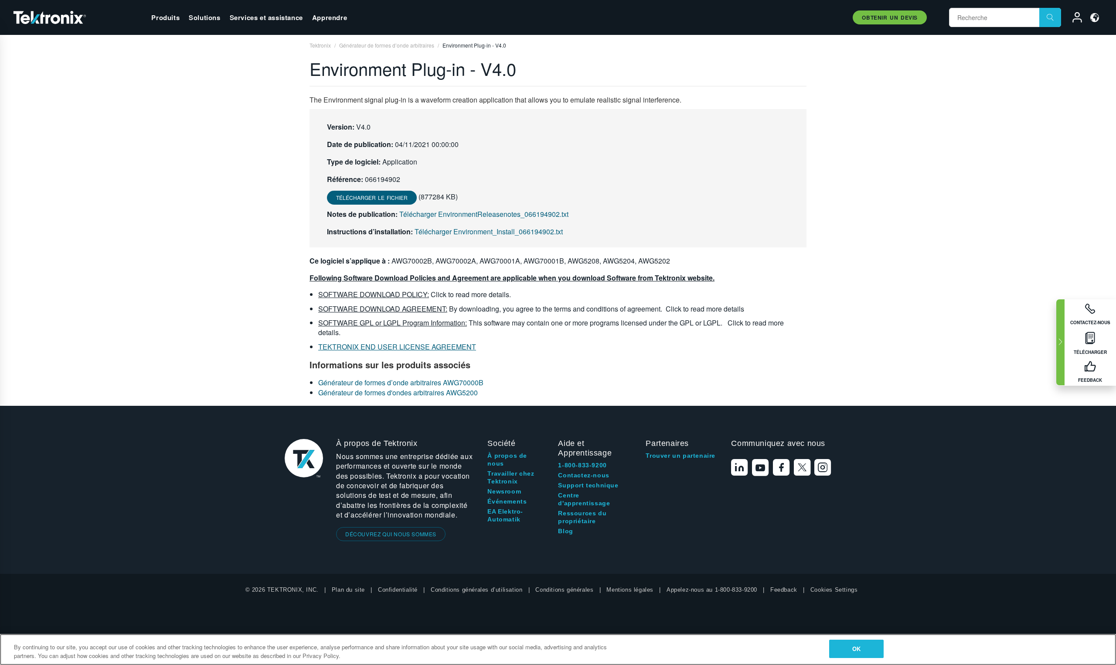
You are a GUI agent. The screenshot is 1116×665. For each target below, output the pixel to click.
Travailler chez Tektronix (510, 477)
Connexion (1073, 19)
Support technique (588, 485)
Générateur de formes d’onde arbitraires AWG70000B (400, 382)
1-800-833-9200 (582, 465)
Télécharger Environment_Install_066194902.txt (489, 231)
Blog (565, 531)
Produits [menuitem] (165, 17)
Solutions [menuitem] (204, 17)
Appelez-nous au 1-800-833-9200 (712, 589)
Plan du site (348, 589)
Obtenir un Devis (890, 17)
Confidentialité (398, 589)
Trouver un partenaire (680, 455)
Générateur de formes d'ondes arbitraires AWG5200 (398, 392)
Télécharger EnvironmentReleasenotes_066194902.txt (483, 214)
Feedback (783, 589)
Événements (507, 501)
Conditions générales (564, 589)
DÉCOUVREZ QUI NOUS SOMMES (390, 534)
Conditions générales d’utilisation (476, 589)
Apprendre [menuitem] (329, 17)
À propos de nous (507, 459)
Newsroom (504, 491)
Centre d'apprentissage (584, 499)
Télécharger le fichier (372, 197)
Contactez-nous (583, 475)
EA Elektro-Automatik (505, 515)
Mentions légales (629, 589)
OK (856, 648)
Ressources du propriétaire (582, 517)
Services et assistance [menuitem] (266, 17)
